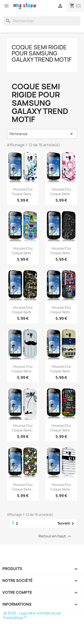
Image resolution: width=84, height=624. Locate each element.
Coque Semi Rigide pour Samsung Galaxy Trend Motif (42, 53)
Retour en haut (55, 536)
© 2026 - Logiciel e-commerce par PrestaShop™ (32, 615)
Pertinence (42, 134)
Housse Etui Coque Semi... (23, 191)
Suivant (67, 523)
